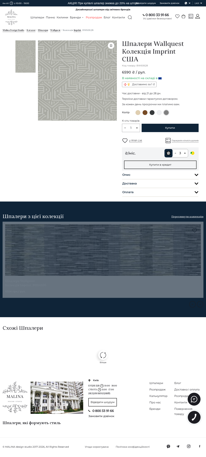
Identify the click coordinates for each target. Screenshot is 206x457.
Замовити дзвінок (169, 3)
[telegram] (178, 446)
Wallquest (55, 30)
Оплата (128, 192)
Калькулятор (158, 396)
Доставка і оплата (187, 389)
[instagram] (188, 446)
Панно (50, 17)
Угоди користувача (97, 446)
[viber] (168, 446)
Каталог (31, 30)
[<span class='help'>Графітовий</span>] (152, 112)
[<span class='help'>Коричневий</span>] (145, 112)
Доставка (129, 183)
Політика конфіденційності (133, 446)
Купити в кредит (160, 164)
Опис (126, 175)
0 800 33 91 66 (157, 15)
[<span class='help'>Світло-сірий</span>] (159, 112)
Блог (107, 17)
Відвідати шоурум (146, 3)
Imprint (77, 30)
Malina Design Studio (13, 30)
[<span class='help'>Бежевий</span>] (138, 112)
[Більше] (103, 355)
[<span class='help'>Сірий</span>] (166, 112)
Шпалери (37, 17)
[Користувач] (197, 16)
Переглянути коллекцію (187, 217)
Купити (170, 127)
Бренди (154, 408)
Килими (62, 17)
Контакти (118, 17)
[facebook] (199, 446)
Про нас (155, 402)
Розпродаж (94, 17)
